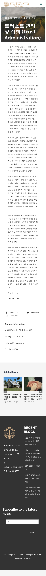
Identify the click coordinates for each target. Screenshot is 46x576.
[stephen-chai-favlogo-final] (9, 428)
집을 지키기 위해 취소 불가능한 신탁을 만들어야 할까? (12, 396)
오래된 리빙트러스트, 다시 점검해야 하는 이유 (33, 478)
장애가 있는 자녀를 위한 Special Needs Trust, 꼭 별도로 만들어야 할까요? (33, 396)
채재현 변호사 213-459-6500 (20, 18)
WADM (28, 558)
